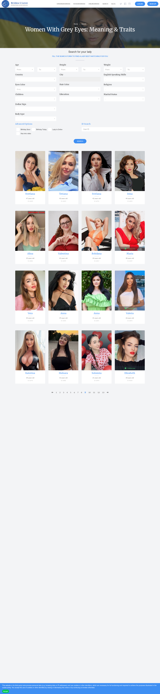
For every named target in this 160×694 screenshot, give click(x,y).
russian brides (79, 4)
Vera (30, 313)
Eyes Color (20, 84)
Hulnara (63, 373)
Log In (140, 4)
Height (63, 65)
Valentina (63, 253)
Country (19, 74)
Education (64, 94)
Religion (108, 84)
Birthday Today (41, 129)
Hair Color (64, 84)
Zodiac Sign (20, 104)
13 (103, 392)
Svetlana (30, 193)
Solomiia (97, 373)
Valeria (130, 313)
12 (99, 392)
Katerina (30, 373)
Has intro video (26, 133)
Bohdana (97, 253)
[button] (24, 69)
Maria (129, 253)
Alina (30, 253)
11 (94, 392)
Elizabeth (130, 373)
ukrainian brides (63, 4)
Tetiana (63, 193)
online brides (93, 4)
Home (76, 24)
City (61, 74)
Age (17, 65)
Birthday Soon (25, 129)
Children (19, 94)
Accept (5, 691)
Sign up (153, 4)
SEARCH (80, 141)
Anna (63, 313)
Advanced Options (23, 124)
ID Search (86, 124)
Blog (113, 4)
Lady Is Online (57, 129)
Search (105, 4)
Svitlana (96, 193)
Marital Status (110, 94)
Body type (19, 114)
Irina (130, 193)
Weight (107, 65)
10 (89, 392)
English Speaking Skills (115, 74)
